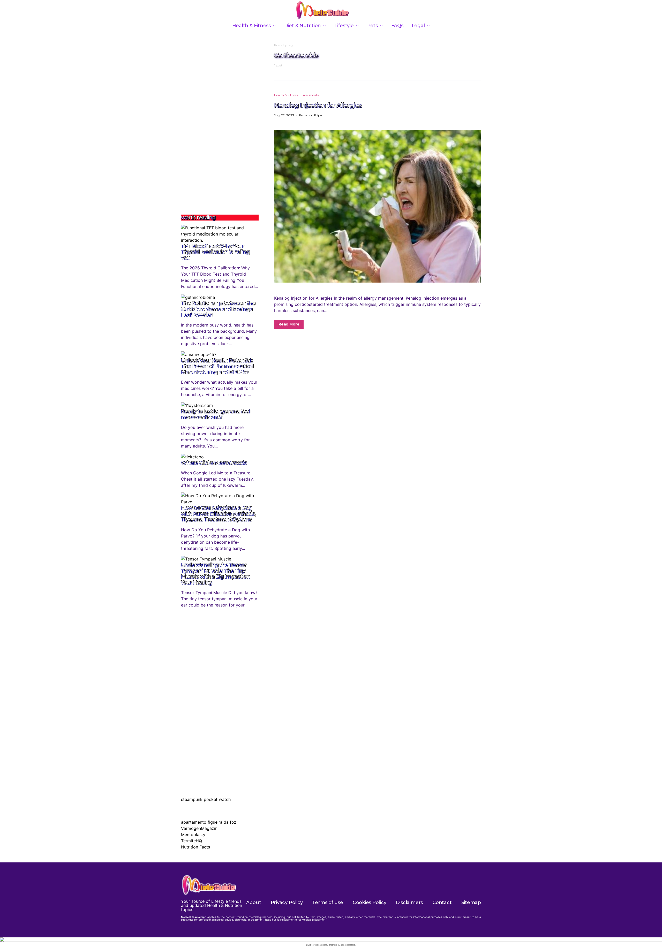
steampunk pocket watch (206, 799)
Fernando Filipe (310, 115)
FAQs (397, 25)
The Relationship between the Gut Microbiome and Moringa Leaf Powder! (218, 309)
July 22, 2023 (284, 115)
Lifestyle (344, 25)
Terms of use (327, 902)
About (253, 902)
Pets (372, 25)
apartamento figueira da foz (208, 822)
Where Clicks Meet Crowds (214, 463)
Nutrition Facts (195, 847)
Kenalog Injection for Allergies (318, 105)
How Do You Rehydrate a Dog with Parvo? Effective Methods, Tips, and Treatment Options (218, 513)
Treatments (310, 95)
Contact (442, 902)
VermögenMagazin (199, 828)
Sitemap (471, 902)
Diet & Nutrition (302, 25)
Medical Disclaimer (313, 919)
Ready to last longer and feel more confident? (215, 414)
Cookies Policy (369, 902)
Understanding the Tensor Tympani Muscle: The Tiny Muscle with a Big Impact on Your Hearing (215, 574)
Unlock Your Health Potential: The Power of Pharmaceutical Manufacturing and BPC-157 (217, 366)
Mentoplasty (193, 834)
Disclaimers (409, 902)
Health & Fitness (251, 25)
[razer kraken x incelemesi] (331, 939)
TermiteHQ (191, 840)
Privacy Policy (287, 902)
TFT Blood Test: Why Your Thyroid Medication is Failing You (215, 252)
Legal (418, 25)
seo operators (348, 944)
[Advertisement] (220, 120)
